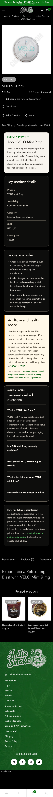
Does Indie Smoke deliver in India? (25, 492)
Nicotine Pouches (41, 16)
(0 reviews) (45, 92)
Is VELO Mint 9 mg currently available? (22, 448)
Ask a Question (13, 115)
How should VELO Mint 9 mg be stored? (24, 463)
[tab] (8, 560)
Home (5, 16)
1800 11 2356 (17, 366)
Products (15, 16)
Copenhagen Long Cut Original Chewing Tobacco (38, 628)
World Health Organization (29, 377)
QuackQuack (6, 771)
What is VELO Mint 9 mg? (21, 410)
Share (31, 115)
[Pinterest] (14, 762)
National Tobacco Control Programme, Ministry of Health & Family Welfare (26, 374)
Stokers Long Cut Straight (13, 625)
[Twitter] (39, 762)
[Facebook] (22, 762)
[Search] (42, 10)
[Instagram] (31, 762)
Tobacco (26, 16)
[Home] (6, 793)
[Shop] (20, 793)
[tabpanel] (26, 575)
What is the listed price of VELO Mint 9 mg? (24, 479)
